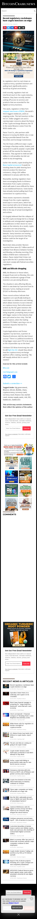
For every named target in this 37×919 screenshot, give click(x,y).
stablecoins (16, 400)
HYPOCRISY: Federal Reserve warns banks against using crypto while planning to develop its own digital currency (21, 873)
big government (21, 387)
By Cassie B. (20, 689)
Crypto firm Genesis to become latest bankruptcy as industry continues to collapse (20, 781)
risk (25, 397)
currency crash (21, 392)
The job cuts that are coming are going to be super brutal (20, 744)
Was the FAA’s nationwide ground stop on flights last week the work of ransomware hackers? (21, 799)
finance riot (19, 395)
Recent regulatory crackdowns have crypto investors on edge (22, 686)
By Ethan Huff (21, 720)
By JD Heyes (21, 710)
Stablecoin (7, 400)
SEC (29, 397)
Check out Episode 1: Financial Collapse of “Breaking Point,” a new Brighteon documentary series (21, 716)
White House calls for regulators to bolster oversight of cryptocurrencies (21, 725)
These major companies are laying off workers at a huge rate (21, 790)
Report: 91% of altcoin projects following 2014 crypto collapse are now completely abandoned (21, 862)
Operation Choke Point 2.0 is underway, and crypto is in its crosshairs (19, 694)
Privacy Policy (14, 903)
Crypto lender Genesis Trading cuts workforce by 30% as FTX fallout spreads (21, 853)
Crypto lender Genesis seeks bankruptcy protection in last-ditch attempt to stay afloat (21, 752)
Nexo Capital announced (12, 165)
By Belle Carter (21, 866)
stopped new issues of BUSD (13, 111)
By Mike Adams (21, 776)
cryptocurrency (8, 392)
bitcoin (12, 390)
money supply (13, 397)
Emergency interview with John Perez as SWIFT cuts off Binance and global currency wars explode (22, 772)
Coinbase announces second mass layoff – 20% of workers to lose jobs (22, 819)
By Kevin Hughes (21, 857)
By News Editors (21, 698)
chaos (24, 390)
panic (21, 397)
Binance (6, 390)
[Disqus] (18, 542)
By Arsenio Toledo (22, 814)
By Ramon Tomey (21, 729)
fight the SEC (13, 350)
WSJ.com (6, 368)
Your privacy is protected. (11, 434)
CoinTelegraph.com (10, 372)
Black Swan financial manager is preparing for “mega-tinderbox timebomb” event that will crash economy (20, 705)
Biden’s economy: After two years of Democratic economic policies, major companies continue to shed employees (22, 842)
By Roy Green (21, 756)
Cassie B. (15, 24)
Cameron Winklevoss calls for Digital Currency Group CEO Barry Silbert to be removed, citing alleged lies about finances (21, 809)
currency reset (8, 395)
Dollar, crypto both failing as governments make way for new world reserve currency (20, 762)
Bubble (18, 390)
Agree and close (17, 907)
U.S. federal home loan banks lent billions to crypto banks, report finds (21, 735)
